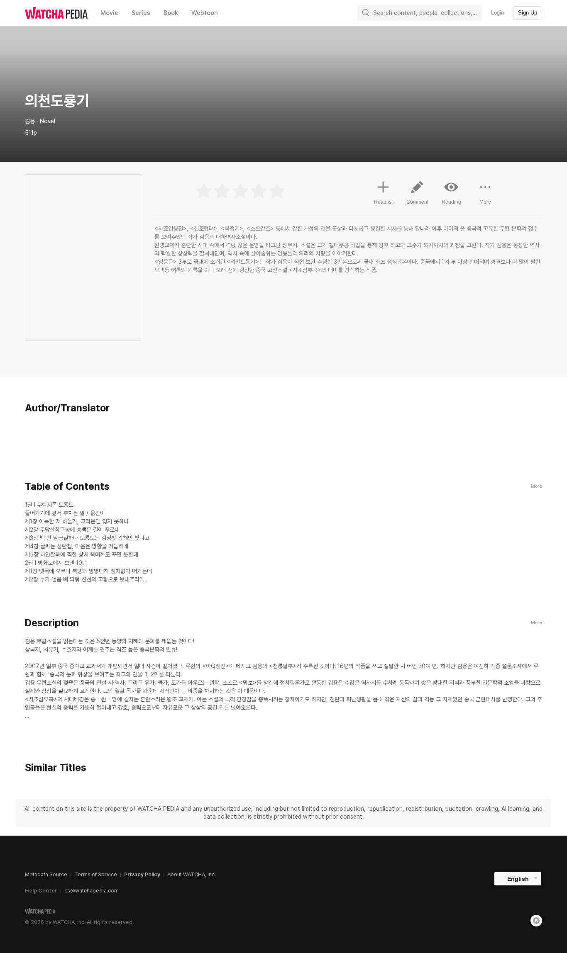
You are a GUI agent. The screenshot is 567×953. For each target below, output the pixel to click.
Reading (451, 202)
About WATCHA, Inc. (191, 874)
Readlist (383, 202)
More (485, 202)
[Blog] (536, 920)
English (518, 878)
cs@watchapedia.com (91, 890)
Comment (417, 202)
